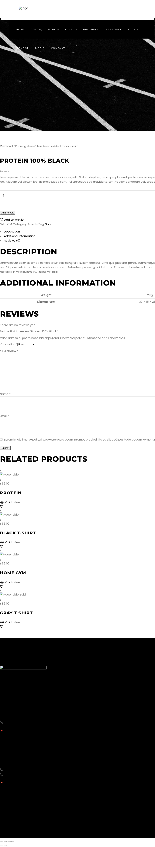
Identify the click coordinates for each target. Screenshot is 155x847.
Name (5, 394)
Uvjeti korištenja (132, 830)
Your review (9, 351)
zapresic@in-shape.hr (18, 779)
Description (12, 231)
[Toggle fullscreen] (9, 841)
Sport (49, 224)
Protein (11, 492)
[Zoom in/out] (12, 841)
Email (4, 416)
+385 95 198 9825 (16, 722)
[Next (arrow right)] (5, 845)
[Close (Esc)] (1, 841)
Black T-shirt (18, 533)
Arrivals (33, 224)
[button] (12, 219)
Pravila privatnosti (104, 830)
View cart (6, 146)
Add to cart (8, 212)
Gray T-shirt (16, 612)
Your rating (8, 344)
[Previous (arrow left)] (1, 845)
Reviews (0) (12, 240)
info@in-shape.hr (15, 726)
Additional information (19, 236)
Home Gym (13, 572)
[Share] (5, 841)
